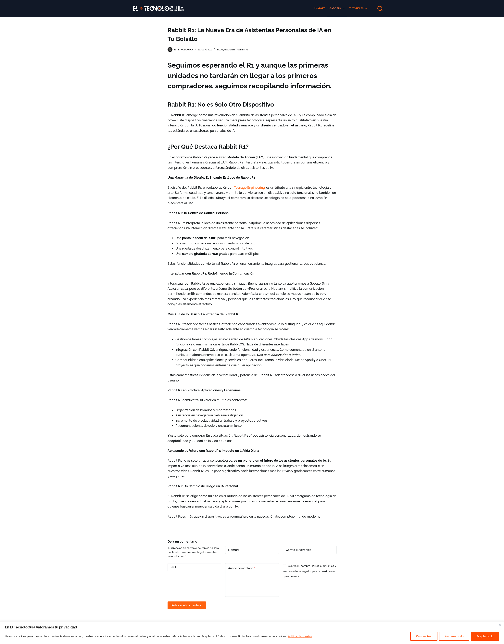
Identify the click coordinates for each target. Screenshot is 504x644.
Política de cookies (300, 636)
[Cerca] (500, 624)
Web (173, 567)
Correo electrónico (299, 550)
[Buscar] (380, 8)
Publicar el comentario (186, 605)
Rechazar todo (454, 636)
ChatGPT (319, 8)
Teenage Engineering (249, 187)
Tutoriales (356, 8)
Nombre (234, 550)
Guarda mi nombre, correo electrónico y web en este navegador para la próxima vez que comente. (309, 571)
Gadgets (335, 8)
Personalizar (424, 636)
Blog (220, 49)
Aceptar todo (484, 636)
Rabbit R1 (242, 49)
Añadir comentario (241, 568)
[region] (252, 632)
